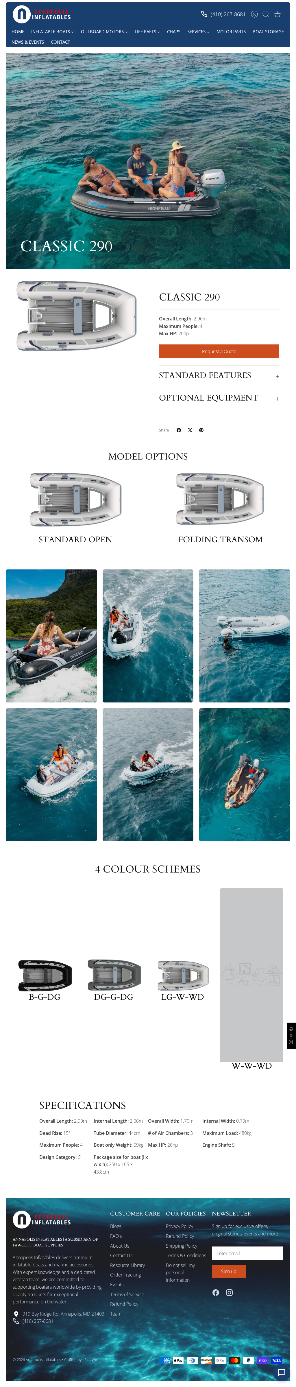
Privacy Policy (179, 1226)
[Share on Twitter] (190, 430)
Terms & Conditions (186, 1255)
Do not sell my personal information (180, 1272)
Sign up (228, 1271)
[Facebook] (216, 1292)
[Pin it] (201, 430)
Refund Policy (124, 1304)
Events (116, 1284)
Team (115, 1314)
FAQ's (116, 1236)
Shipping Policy (181, 1246)
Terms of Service (127, 1294)
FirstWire (91, 1359)
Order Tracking (125, 1275)
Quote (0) (291, 1035)
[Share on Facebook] (178, 430)
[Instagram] (229, 1292)
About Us (119, 1246)
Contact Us (121, 1255)
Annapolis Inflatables (43, 1359)
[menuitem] (18, 31)
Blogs (115, 1226)
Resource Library (127, 1265)
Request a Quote (219, 351)
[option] (77, 315)
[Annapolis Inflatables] (42, 14)
